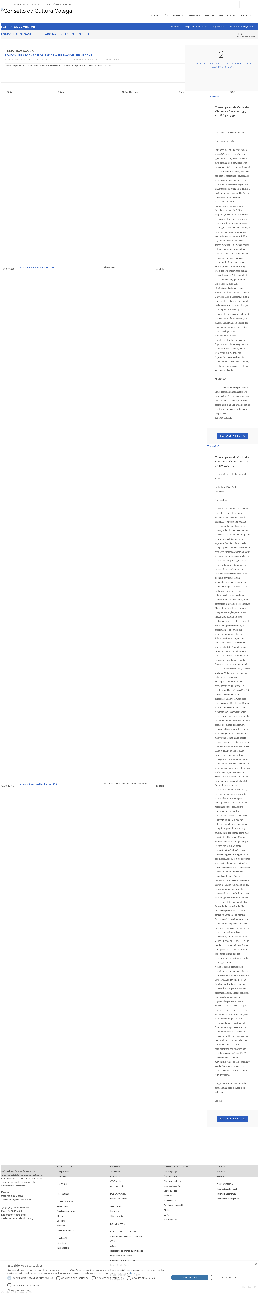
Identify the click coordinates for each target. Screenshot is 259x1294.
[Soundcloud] (236, 4)
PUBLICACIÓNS (118, 1193)
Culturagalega (170, 1171)
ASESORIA (115, 1206)
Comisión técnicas (65, 1230)
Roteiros (168, 1195)
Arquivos (61, 1225)
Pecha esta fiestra (232, 435)
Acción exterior (117, 1186)
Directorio (61, 1243)
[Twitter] (230, 4)
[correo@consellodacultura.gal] (255, 4)
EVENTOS (115, 1166)
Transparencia (20, 4)
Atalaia (167, 1210)
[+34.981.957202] (249, 4)
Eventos (221, 1176)
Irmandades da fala (172, 1186)
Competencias (64, 1171)
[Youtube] (243, 4)
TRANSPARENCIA (225, 1184)
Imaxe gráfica (63, 1247)
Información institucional (227, 1189)
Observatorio (116, 1216)
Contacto (37, 4)
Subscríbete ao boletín (59, 4)
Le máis (133, 1273)
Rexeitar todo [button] (229, 1277)
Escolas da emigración (174, 1205)
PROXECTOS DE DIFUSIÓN (176, 1166)
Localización (62, 1238)
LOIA (166, 1214)
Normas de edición (119, 1198)
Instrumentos (170, 1219)
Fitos (59, 1189)
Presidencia (62, 1206)
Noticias (221, 1171)
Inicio (6, 4)
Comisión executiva (66, 1211)
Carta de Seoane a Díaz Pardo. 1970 (38, 784)
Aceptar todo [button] (189, 1277)
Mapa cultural (170, 1200)
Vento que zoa (170, 1190)
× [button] (256, 1264)
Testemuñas (63, 1193)
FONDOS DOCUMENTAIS (123, 1231)
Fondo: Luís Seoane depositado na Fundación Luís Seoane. (47, 34)
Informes (114, 1211)
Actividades (115, 1171)
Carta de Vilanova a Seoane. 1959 (36, 267)
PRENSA (221, 1166)
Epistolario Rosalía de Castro (123, 1260)
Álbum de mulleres (172, 1181)
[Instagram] (218, 4)
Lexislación (62, 1176)
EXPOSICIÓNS (117, 1223)
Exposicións (115, 1176)
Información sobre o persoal (228, 1198)
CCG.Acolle (115, 1181)
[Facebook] (224, 4)
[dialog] (129, 1277)
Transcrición (213, 95)
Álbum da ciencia (171, 1176)
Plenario (61, 1216)
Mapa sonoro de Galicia (121, 1255)
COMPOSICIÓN (65, 1201)
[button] (86, 1290)
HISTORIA (62, 1184)
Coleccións (175, 26)
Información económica (226, 1193)
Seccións (61, 1220)
